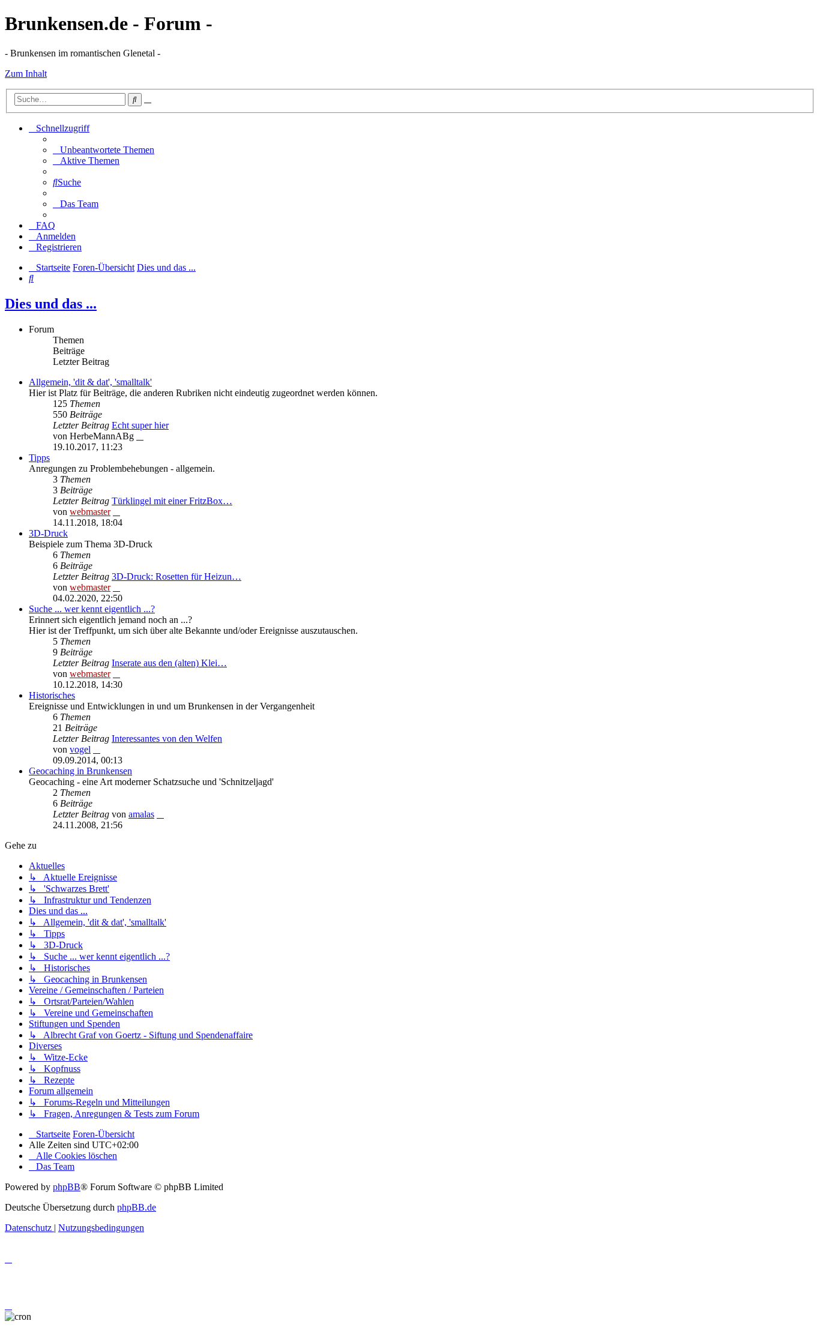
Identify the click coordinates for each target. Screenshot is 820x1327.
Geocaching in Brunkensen (80, 771)
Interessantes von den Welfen (167, 738)
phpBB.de (136, 1207)
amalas (141, 814)
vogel (80, 749)
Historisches (52, 695)
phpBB (66, 1187)
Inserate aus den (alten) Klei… (169, 663)
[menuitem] (103, 150)
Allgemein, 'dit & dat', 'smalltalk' (90, 382)
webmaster (90, 512)
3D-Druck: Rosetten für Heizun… (176, 576)
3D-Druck (48, 533)
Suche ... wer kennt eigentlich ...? (92, 609)
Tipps (39, 458)
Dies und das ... (51, 303)
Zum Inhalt (26, 73)
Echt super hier (140, 425)
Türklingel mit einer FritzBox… (172, 501)
